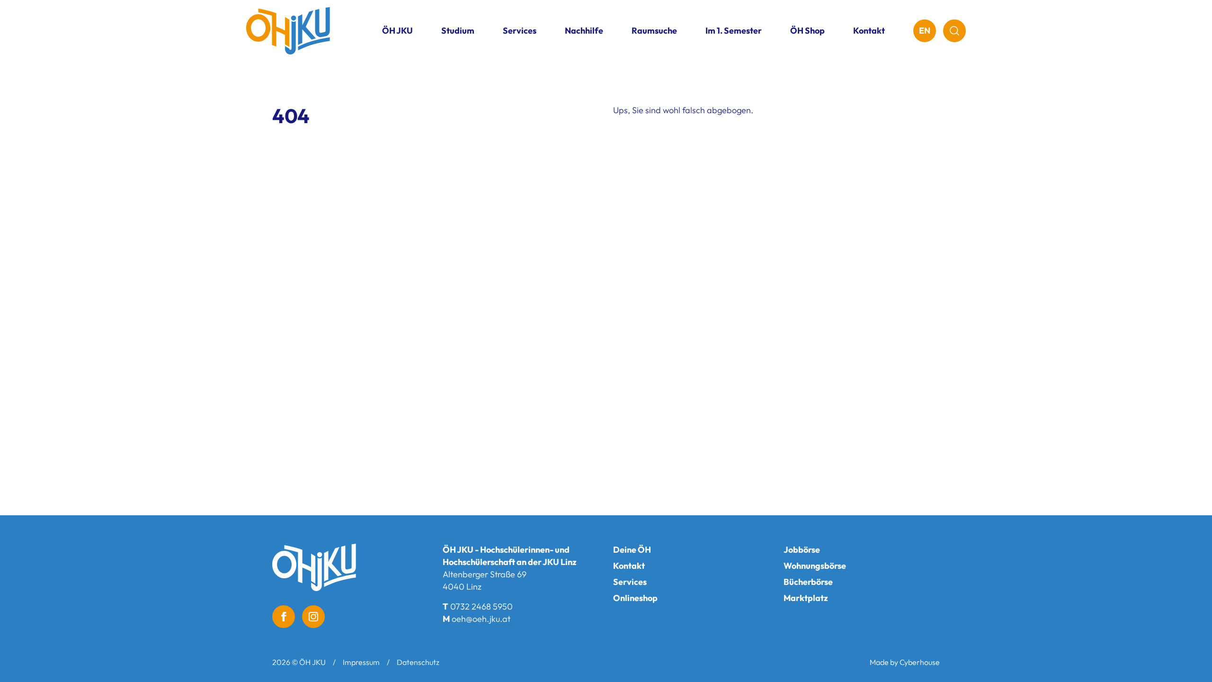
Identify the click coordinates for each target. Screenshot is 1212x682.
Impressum (361, 662)
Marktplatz (806, 597)
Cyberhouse (920, 662)
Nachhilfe (584, 30)
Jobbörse (802, 549)
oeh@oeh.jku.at (481, 618)
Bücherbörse (808, 581)
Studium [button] (457, 30)
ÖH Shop (807, 30)
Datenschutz (418, 662)
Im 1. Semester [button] (733, 30)
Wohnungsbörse (815, 565)
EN (924, 30)
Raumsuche (654, 30)
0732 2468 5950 (481, 606)
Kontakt (869, 30)
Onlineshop (635, 597)
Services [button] (519, 30)
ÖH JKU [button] (397, 30)
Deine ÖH (632, 549)
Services (630, 581)
